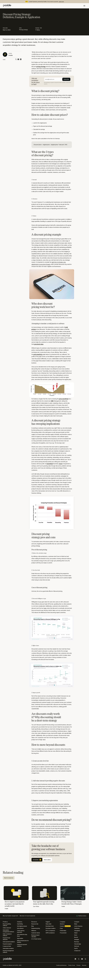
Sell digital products (22, 926)
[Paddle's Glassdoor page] (85, 959)
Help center (48, 924)
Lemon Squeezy (78, 926)
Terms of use (71, 965)
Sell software (20, 928)
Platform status (82, 915)
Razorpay (76, 941)
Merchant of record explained (27, 915)
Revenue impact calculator (35, 935)
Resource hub (34, 924)
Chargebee (77, 930)
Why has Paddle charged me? (10, 915)
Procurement (63, 932)
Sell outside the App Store (22, 935)
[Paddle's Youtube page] (82, 959)
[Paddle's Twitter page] (79, 959)
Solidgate (76, 939)
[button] (36, 859)
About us (62, 924)
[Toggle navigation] (84, 6)
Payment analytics (7, 944)
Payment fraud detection (6, 938)
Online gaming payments (20, 931)
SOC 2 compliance (50, 930)
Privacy (78, 965)
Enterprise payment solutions (22, 945)
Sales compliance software (7, 934)
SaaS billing (20, 924)
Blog (32, 926)
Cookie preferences (61, 965)
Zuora (75, 935)
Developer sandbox (50, 928)
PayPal (76, 948)
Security (84, 965)
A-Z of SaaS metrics (36, 939)
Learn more (61, 1)
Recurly (76, 937)
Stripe (75, 924)
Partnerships (63, 930)
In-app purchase (7, 946)
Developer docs (50, 926)
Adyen (76, 932)
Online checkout (7, 927)
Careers (65, 926)
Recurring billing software (7, 924)
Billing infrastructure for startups (23, 941)
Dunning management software (8, 951)
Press (61, 928)
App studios (20, 938)
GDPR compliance (50, 932)
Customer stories (35, 932)
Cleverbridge (77, 944)
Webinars (33, 930)
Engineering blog (35, 928)
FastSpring (76, 928)
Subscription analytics (8, 948)
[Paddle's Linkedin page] (75, 959)
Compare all (77, 950)
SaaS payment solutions (9, 941)
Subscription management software (8, 930)
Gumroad (76, 946)
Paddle (11, 55)
